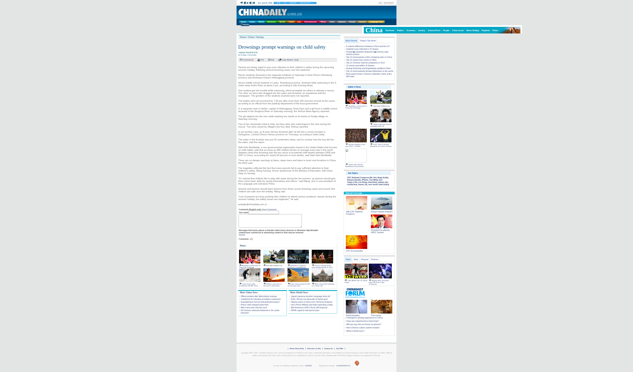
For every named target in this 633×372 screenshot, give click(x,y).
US (285, 3)
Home (243, 22)
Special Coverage (354, 193)
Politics (400, 30)
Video (332, 22)
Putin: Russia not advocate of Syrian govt (309, 299)
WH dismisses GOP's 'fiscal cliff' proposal (309, 307)
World (261, 22)
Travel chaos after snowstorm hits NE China (248, 285)
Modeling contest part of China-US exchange (249, 266)
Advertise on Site (314, 348)
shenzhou (372, 182)
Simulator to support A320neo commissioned (296, 266)
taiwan (381, 182)
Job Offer (339, 348)
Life (299, 22)
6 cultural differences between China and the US (368, 46)
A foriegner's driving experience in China (364, 318)
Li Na (355, 182)
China (252, 22)
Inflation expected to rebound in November (272, 285)
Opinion (342, 22)
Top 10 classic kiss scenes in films (361, 60)
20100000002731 (343, 366)
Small (296, 60)
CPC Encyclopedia (354, 251)
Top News (389, 30)
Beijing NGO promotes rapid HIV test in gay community (379, 282)
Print (262, 60)
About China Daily (297, 348)
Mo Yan (373, 177)
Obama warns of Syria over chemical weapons (311, 302)
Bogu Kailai (382, 177)
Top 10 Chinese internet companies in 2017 (365, 63)
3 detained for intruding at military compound (261, 299)
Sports (282, 22)
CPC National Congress (358, 177)
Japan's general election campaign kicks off (310, 296)
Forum (352, 22)
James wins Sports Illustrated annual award (354, 165)
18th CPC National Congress (354, 213)
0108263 (308, 366)
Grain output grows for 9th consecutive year (298, 285)
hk (366, 184)
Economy (411, 30)
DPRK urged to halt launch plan (305, 310)
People (446, 30)
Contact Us (328, 348)
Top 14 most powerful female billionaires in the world (369, 71)
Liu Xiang (362, 182)
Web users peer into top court (254, 307)
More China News (249, 292)
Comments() (248, 60)
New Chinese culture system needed (362, 328)
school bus (352, 184)
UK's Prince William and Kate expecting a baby (312, 305)
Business (272, 22)
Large (284, 60)
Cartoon (362, 22)
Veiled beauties (353, 315)
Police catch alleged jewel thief (254, 305)
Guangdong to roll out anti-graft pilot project (260, 302)
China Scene (458, 30)
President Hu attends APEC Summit (380, 231)
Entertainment (310, 22)
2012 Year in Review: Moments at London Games (380, 145)
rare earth (373, 184)
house (361, 184)
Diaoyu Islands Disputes (382, 212)
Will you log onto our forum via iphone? (363, 324)
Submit (242, 235)
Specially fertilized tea (274, 265)
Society (421, 30)
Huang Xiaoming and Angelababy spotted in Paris (368, 68)
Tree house (376, 315)
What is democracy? (355, 331)
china (374, 30)
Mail (272, 60)
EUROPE (293, 3)
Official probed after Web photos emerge (259, 296)
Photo (323, 22)
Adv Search (388, 3)
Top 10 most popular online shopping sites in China (369, 57)
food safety (384, 184)
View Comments (269, 209)
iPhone (365, 180)
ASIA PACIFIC (305, 3)
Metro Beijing (473, 30)
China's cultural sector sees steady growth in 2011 (322, 266)
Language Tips (376, 22)
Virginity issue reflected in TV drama (362, 49)
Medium (290, 60)
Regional (486, 30)
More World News (299, 292)
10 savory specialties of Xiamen (360, 65)
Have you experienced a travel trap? (362, 321)
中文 (279, 3)
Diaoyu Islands (354, 180)
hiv (386, 182)
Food (291, 22)
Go (380, 3)
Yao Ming (373, 180)
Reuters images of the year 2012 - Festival (355, 145)
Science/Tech (434, 30)
